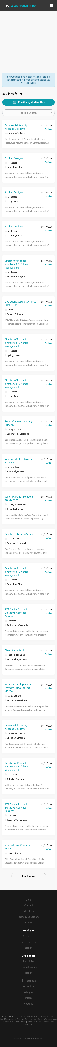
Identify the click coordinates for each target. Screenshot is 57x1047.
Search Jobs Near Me (45, 1017)
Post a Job (28, 936)
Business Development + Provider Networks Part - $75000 (18, 688)
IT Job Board (29, 1017)
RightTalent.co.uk (8, 1019)
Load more (28, 876)
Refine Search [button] (28, 112)
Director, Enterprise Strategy (20, 534)
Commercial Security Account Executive (16, 127)
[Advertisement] (28, 39)
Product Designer (14, 158)
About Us (28, 911)
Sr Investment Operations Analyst (19, 847)
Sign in (28, 947)
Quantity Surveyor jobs (26, 1019)
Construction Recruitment (14, 1022)
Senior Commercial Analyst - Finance (19, 423)
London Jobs (48, 1022)
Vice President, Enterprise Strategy (19, 461)
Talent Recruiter (34, 1022)
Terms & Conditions (28, 917)
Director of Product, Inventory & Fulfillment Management (17, 264)
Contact (28, 905)
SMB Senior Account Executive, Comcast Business (16, 613)
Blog (28, 899)
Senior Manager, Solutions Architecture (19, 498)
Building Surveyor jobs (47, 1019)
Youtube (28, 1003)
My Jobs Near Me (35, 1038)
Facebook (30, 980)
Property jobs (28, 1024)
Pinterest (28, 998)
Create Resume (28, 967)
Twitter (31, 986)
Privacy (29, 922)
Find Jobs (28, 961)
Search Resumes (29, 942)
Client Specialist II (14, 650)
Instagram (28, 992)
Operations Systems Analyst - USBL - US (20, 303)
